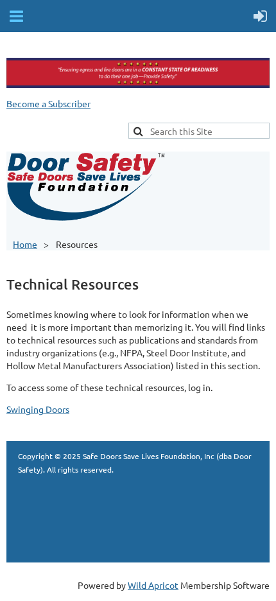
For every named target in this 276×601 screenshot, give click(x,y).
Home (25, 244)
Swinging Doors (37, 409)
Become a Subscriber (48, 103)
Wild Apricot (153, 585)
